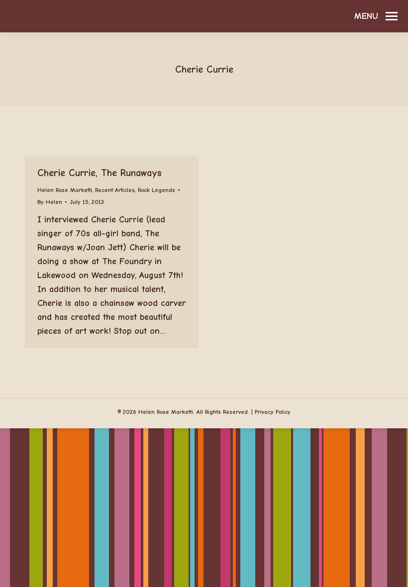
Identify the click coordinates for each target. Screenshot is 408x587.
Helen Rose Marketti (64, 190)
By (49, 201)
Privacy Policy (273, 411)
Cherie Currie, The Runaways (99, 173)
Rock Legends (156, 190)
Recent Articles (115, 190)
